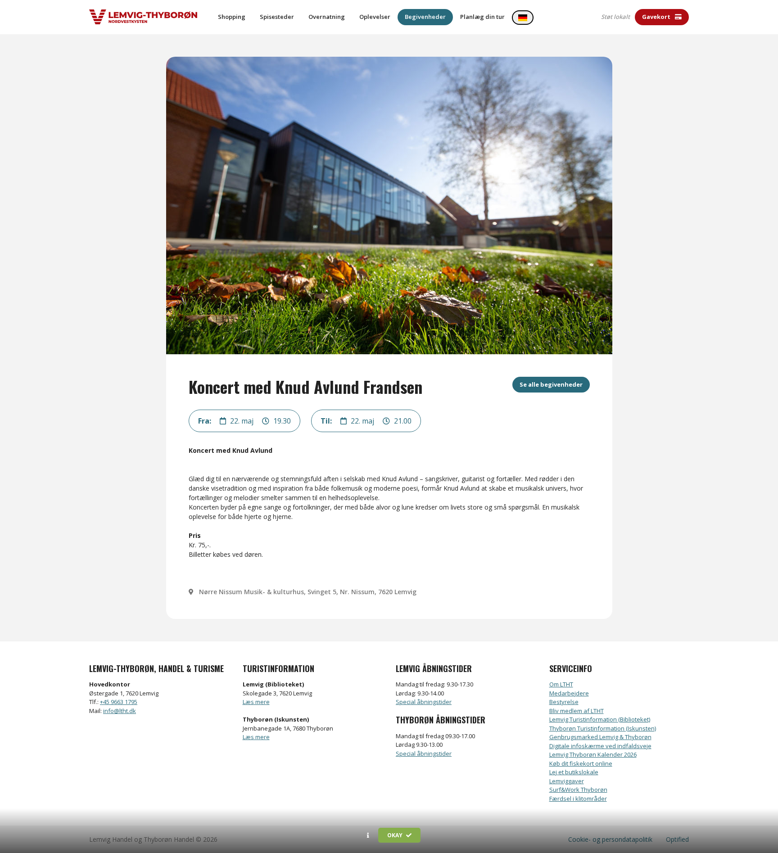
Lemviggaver (566, 781)
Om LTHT (561, 684)
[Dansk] (523, 17)
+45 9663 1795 (118, 702)
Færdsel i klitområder (578, 798)
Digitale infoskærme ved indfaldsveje (600, 746)
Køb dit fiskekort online (580, 763)
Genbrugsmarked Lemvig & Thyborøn (600, 737)
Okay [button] (395, 835)
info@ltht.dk (119, 711)
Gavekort (657, 17)
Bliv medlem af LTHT (576, 711)
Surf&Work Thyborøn (578, 789)
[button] (368, 835)
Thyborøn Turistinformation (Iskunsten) (602, 728)
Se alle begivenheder (551, 384)
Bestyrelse (564, 702)
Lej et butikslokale (573, 772)
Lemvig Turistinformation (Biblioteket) (599, 719)
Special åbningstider (424, 702)
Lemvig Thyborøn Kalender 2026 (593, 754)
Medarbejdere (569, 693)
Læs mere (256, 702)
